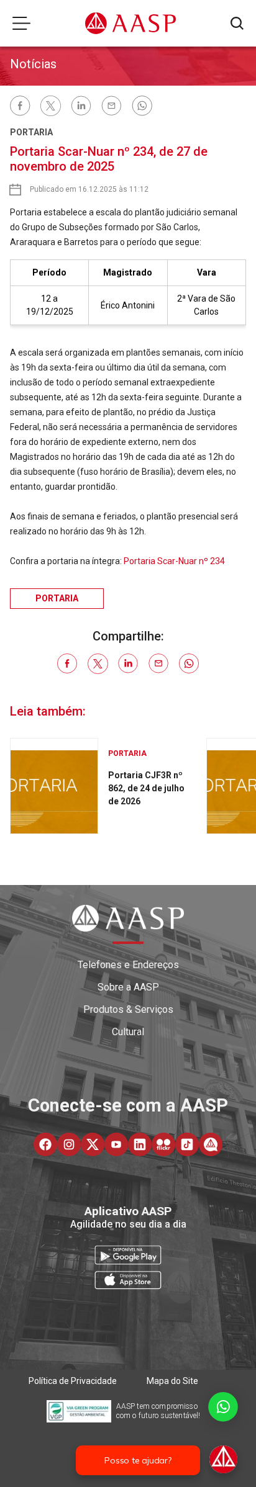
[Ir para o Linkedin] (140, 1144)
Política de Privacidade (73, 1381)
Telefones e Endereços (128, 965)
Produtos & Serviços (128, 1009)
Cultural (128, 1032)
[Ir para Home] (130, 23)
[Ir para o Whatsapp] (210, 1144)
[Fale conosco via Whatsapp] (223, 1434)
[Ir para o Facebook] (45, 1144)
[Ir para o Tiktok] (187, 1144)
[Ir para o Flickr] (163, 1144)
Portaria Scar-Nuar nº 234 (174, 561)
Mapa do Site (172, 1381)
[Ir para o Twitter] (92, 1144)
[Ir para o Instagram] (69, 1144)
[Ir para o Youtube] (116, 1144)
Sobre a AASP (128, 987)
